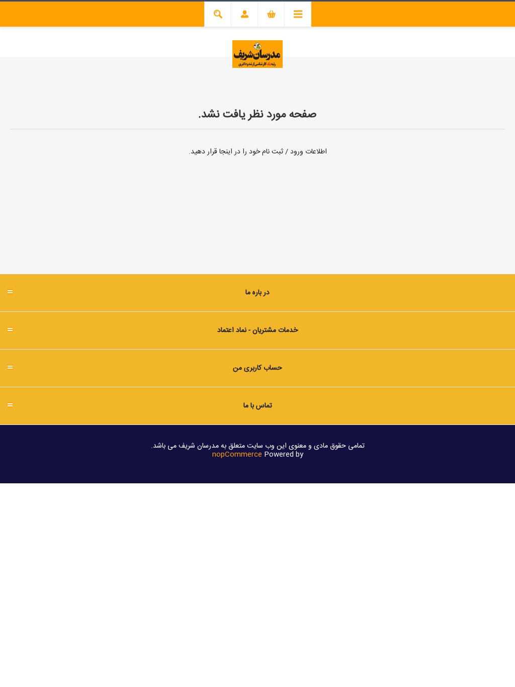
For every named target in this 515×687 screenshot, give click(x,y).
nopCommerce (237, 455)
